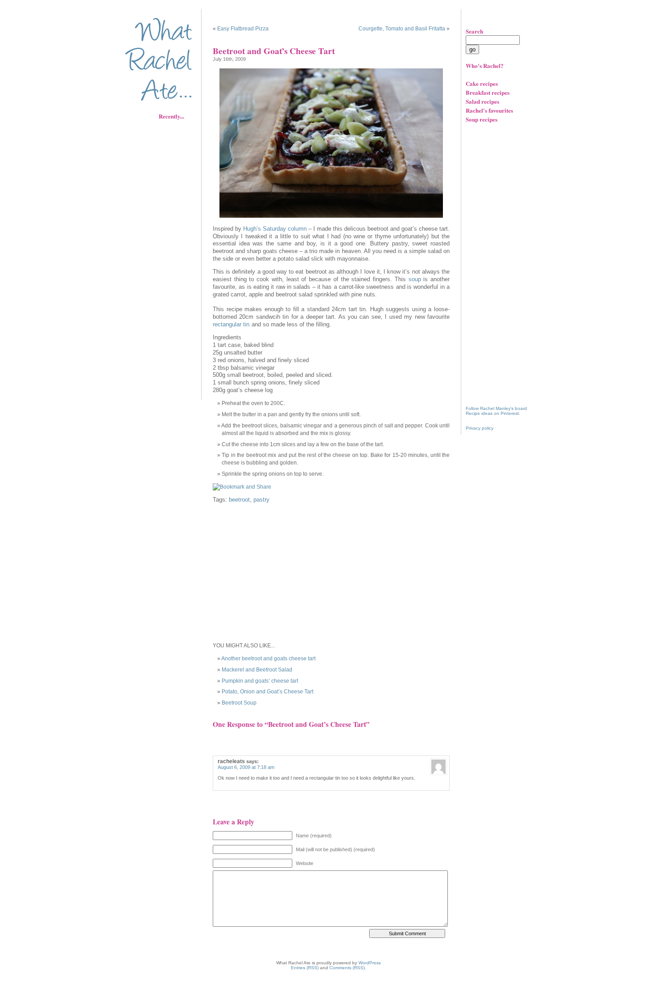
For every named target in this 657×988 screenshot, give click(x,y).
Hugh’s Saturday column (275, 229)
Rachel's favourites (489, 110)
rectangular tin (231, 324)
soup (415, 279)
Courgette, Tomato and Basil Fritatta (401, 28)
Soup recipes (481, 119)
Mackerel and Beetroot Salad (257, 670)
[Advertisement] (165, 257)
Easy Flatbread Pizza (243, 28)
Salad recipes (482, 101)
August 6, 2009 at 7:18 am (246, 767)
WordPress (369, 962)
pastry (261, 500)
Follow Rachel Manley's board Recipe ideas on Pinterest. (496, 411)
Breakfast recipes (488, 92)
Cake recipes (482, 83)
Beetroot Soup (239, 703)
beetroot (239, 500)
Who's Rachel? (485, 65)
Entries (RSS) (305, 967)
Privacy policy (479, 428)
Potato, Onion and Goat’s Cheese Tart (267, 691)
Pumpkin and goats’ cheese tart (260, 681)
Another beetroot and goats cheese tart (268, 658)
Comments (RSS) (347, 967)
